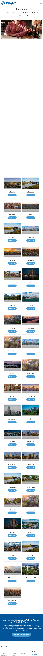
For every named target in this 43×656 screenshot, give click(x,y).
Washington (12, 578)
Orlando (12, 442)
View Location (12, 195)
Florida (31, 283)
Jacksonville (31, 328)
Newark (12, 396)
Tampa (12, 532)
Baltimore (31, 237)
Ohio (30, 419)
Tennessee (30, 532)
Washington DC (31, 578)
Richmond (12, 487)
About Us (3, 653)
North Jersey (12, 419)
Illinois (31, 305)
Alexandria (30, 192)
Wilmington (12, 600)
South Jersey (31, 510)
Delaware (31, 260)
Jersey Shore (12, 351)
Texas (12, 555)
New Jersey (30, 373)
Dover (12, 283)
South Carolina (12, 510)
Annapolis (12, 215)
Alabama (12, 192)
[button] (41, 3)
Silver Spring (31, 487)
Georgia (12, 305)
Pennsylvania (30, 442)
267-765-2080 (34, 654)
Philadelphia (12, 464)
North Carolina (30, 396)
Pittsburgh (30, 464)
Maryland (31, 351)
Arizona (30, 215)
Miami (12, 373)
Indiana (12, 328)
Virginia (30, 555)
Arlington (12, 237)
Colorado (12, 260)
